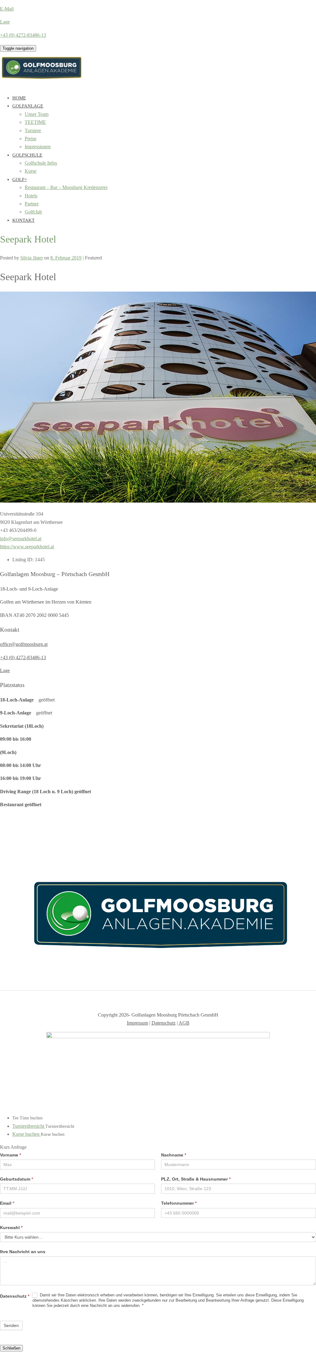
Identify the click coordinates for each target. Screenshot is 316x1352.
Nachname (173, 1154)
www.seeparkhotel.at (33, 546)
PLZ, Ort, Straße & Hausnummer (196, 1179)
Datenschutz (164, 1023)
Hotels (31, 195)
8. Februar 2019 (65, 257)
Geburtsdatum (16, 1179)
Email (7, 1203)
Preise (30, 138)
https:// (6, 546)
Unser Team (36, 114)
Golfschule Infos (41, 163)
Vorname (10, 1154)
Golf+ (19, 179)
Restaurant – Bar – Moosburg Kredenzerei (66, 187)
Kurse (30, 171)
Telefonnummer (179, 1203)
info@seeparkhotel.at (20, 538)
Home (19, 97)
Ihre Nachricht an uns (22, 1251)
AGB (184, 1023)
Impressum (137, 1023)
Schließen (11, 1348)
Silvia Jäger (31, 257)
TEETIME (35, 122)
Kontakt (23, 220)
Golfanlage (27, 105)
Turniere (33, 130)
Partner (32, 203)
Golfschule (27, 155)
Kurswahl (11, 1227)
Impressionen (38, 146)
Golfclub (33, 211)
